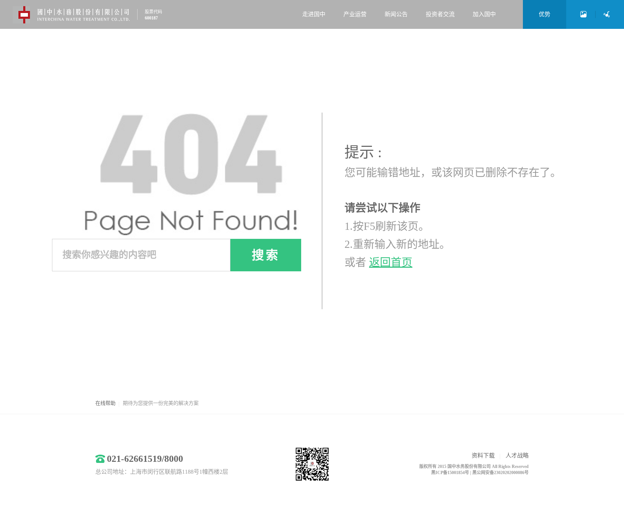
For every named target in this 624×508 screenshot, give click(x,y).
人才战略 (517, 455)
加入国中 (484, 14)
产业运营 (355, 14)
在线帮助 (105, 403)
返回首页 (390, 262)
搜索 (266, 255)
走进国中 (313, 14)
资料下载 (483, 455)
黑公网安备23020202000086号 (500, 472)
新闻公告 (396, 14)
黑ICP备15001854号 (450, 472)
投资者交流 (440, 14)
